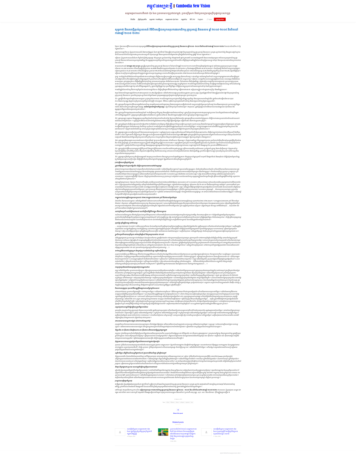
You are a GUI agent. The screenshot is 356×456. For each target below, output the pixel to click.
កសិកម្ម (167, 402)
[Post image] (120, 432)
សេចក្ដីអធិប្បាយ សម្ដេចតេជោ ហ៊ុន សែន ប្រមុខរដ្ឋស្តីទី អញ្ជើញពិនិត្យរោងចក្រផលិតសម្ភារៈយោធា (225, 431)
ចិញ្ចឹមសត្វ (172, 402)
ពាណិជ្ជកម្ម (182, 402)
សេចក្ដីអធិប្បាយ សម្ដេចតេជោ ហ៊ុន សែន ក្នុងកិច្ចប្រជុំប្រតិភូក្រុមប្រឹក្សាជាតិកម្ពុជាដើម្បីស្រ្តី (139, 431)
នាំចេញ (177, 402)
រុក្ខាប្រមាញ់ (187, 402)
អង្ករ (192, 402)
